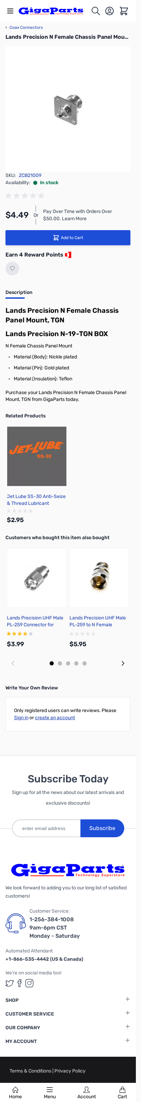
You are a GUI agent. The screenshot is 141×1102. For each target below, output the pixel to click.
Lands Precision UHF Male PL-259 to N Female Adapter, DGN (97, 625)
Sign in (21, 718)
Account (86, 1097)
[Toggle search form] (96, 11)
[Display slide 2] (60, 663)
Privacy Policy (70, 1071)
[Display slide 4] (76, 663)
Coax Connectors (24, 27)
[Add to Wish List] (12, 268)
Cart (122, 1097)
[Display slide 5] (84, 663)
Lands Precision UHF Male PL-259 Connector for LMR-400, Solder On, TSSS (36, 625)
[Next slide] (122, 663)
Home (15, 1097)
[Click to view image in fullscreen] (67, 109)
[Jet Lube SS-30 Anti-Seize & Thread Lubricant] (37, 456)
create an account (55, 718)
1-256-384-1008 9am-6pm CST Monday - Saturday (54, 927)
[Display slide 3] (68, 663)
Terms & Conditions (31, 1071)
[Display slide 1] (52, 663)
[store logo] (54, 11)
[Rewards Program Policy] (67, 254)
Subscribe (102, 828)
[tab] (19, 294)
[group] (26, 196)
